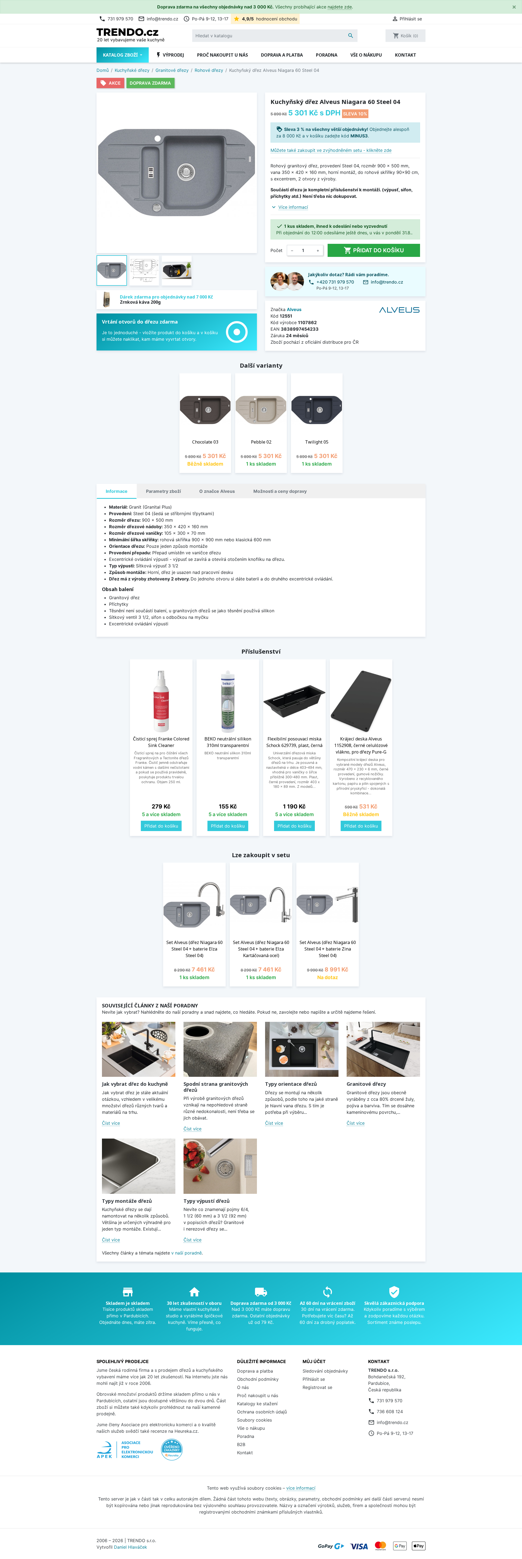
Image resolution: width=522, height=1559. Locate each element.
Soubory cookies (254, 1420)
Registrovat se (317, 1387)
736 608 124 (390, 1411)
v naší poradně (186, 1253)
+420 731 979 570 (335, 282)
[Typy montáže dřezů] (138, 1166)
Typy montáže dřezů (127, 1201)
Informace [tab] (117, 491)
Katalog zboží (121, 55)
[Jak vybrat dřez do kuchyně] (138, 1049)
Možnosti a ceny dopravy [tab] (280, 491)
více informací (300, 1488)
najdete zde (340, 7)
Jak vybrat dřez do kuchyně (135, 1084)
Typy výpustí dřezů (207, 1201)
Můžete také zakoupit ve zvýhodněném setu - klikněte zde (331, 150)
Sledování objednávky (325, 1371)
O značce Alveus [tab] (217, 491)
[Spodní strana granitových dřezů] (220, 1049)
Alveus (294, 309)
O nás (243, 1387)
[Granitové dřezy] (383, 1049)
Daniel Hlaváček (130, 1547)
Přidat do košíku (374, 250)
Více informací (293, 207)
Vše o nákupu (366, 55)
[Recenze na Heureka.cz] (172, 1452)
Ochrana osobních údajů (262, 1412)
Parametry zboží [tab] (163, 491)
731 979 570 (116, 19)
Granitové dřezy (366, 1084)
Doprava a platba (282, 55)
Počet (276, 250)
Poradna (326, 55)
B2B (241, 1444)
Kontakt (405, 55)
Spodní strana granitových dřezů (216, 1087)
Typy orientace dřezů (291, 1084)
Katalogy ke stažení (257, 1403)
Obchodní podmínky (258, 1379)
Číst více (111, 1123)
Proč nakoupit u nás (222, 55)
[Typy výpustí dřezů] (220, 1166)
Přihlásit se (314, 1379)
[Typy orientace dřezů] (301, 1049)
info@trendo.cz (158, 19)
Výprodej (169, 55)
